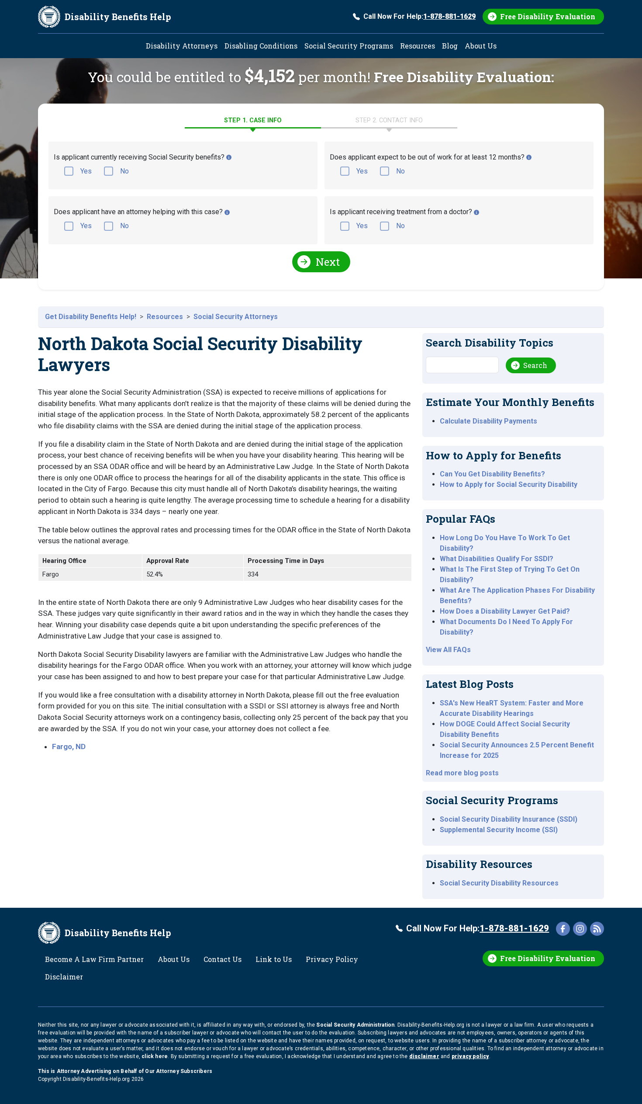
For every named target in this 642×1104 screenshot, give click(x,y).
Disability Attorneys (181, 45)
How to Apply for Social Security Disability (508, 484)
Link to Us (273, 959)
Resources (417, 45)
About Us (481, 45)
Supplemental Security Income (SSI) (499, 830)
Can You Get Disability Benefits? (492, 474)
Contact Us (223, 959)
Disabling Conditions (260, 45)
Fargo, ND (69, 746)
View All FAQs (448, 650)
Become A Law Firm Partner (94, 959)
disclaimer (424, 1056)
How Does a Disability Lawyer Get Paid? (505, 611)
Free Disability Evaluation (547, 16)
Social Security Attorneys (235, 316)
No (124, 171)
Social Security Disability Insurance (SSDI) (508, 819)
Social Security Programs (348, 45)
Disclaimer (64, 976)
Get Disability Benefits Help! (90, 316)
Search (535, 365)
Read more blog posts (462, 773)
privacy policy (470, 1056)
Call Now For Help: (419, 16)
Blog (450, 45)
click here (155, 1056)
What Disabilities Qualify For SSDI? (496, 559)
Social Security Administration (355, 1025)
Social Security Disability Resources (499, 883)
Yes (86, 171)
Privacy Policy (332, 959)
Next (328, 262)
